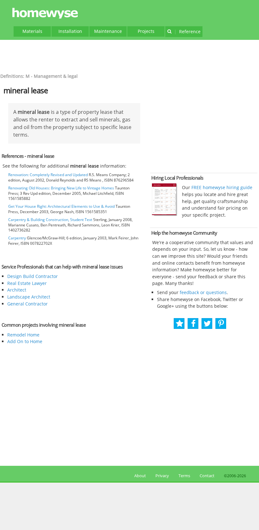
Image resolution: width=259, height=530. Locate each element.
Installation (70, 31)
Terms (184, 475)
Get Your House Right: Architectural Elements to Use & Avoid (61, 206)
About (139, 475)
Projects (146, 31)
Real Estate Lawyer (27, 283)
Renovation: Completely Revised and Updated (48, 174)
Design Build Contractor (32, 276)
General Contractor (27, 304)
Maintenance (108, 31)
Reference (187, 31)
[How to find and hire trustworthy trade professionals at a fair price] (164, 214)
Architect (16, 290)
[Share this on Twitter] (207, 324)
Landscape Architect (28, 297)
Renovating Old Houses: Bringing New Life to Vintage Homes (61, 188)
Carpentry (17, 238)
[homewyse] (46, 13)
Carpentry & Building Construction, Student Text (50, 219)
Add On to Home (24, 341)
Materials (32, 31)
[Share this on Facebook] (193, 324)
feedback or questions (203, 292)
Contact (207, 475)
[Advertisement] (129, 55)
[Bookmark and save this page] (179, 324)
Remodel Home (23, 335)
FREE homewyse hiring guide (221, 187)
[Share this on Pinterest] (221, 324)
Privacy (162, 475)
